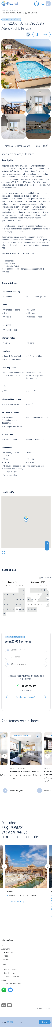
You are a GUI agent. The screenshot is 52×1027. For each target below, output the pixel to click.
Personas (15, 657)
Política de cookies (8, 973)
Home (3, 10)
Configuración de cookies (11, 984)
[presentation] (4, 756)
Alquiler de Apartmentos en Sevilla (22, 895)
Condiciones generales (10, 977)
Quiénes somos (7, 952)
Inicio (3, 945)
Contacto (5, 956)
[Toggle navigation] (48, 3)
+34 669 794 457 (28, 686)
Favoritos (5, 959)
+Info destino (14, 902)
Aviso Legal (5, 980)
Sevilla (10, 891)
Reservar (45, 1022)
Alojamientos (11, 10)
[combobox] (26, 664)
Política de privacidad (9, 969)
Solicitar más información (26, 697)
